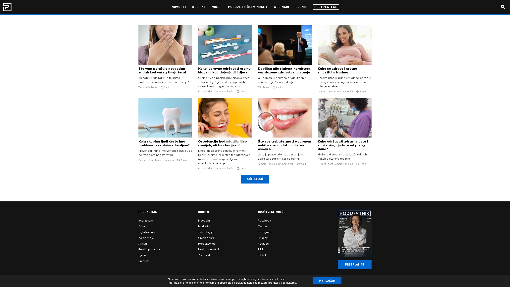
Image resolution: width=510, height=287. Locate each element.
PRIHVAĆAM (327, 280)
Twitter (262, 226)
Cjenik (142, 255)
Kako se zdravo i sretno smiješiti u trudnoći (337, 70)
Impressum (145, 220)
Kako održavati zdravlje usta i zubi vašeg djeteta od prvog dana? (343, 145)
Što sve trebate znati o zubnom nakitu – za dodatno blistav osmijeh (284, 145)
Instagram (265, 232)
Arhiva (142, 243)
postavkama (288, 282)
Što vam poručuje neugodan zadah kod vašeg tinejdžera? (162, 70)
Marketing (204, 226)
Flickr (261, 249)
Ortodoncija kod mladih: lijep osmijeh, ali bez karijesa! (222, 143)
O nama (143, 226)
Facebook (264, 220)
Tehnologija (206, 232)
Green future (206, 238)
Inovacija (204, 220)
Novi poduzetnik (209, 249)
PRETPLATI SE (354, 264)
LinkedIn (263, 238)
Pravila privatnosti (150, 249)
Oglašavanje (146, 232)
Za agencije (146, 238)
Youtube (263, 243)
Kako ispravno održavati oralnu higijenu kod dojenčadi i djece (224, 70)
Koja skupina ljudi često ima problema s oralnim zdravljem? (164, 143)
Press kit (143, 261)
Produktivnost (207, 243)
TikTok (262, 255)
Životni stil (204, 255)
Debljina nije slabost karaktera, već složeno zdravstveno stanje (284, 70)
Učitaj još (255, 179)
